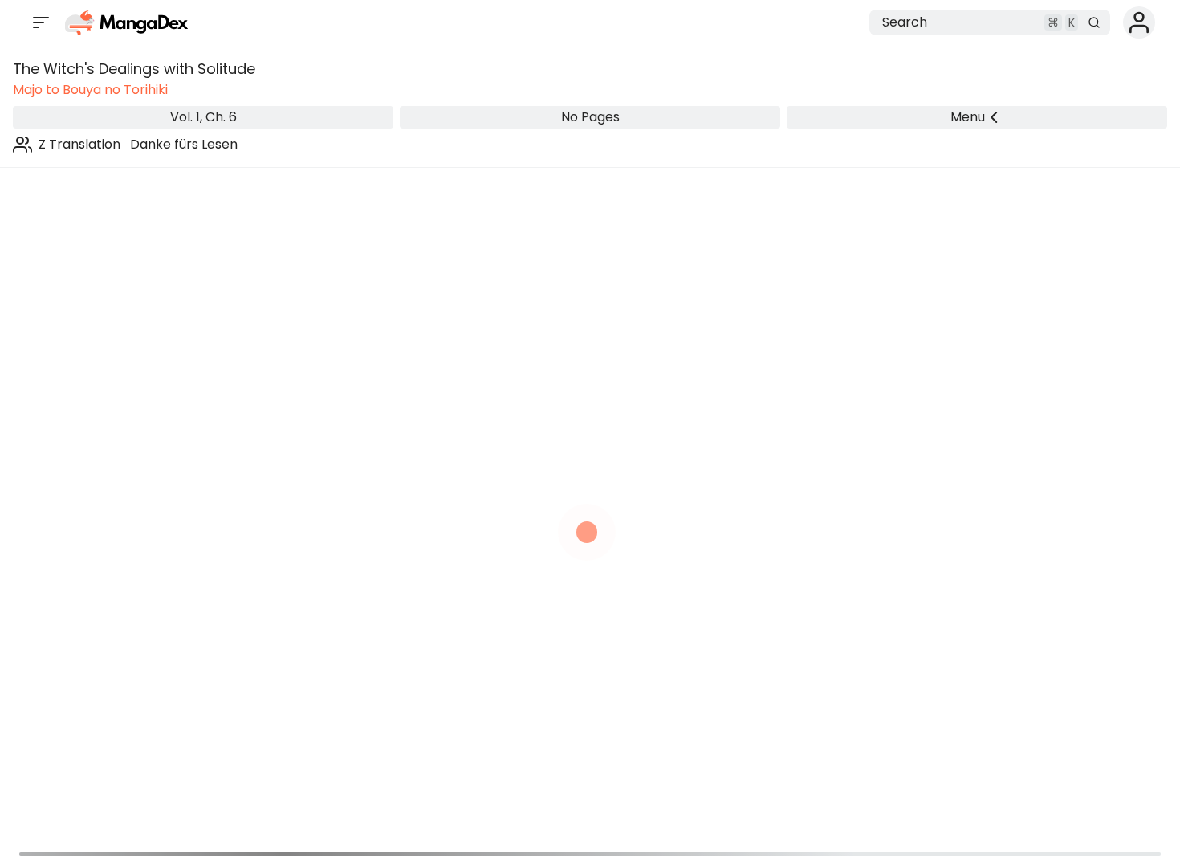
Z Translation (79, 144)
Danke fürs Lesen (184, 144)
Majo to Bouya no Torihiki (90, 89)
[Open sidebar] (41, 22)
